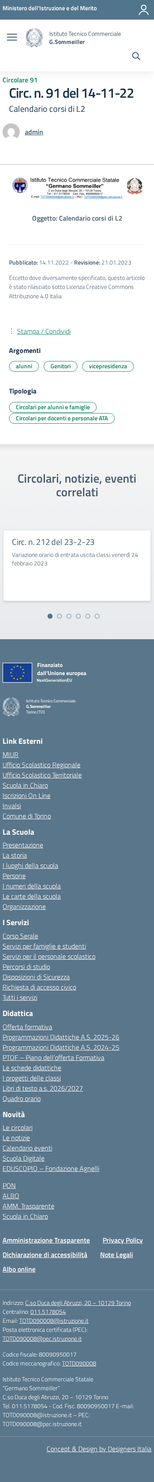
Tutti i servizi (20, 997)
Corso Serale (20, 936)
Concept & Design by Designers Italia (99, 1449)
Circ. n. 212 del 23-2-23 (53, 541)
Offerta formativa (27, 1027)
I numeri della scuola (32, 886)
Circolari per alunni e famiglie (53, 406)
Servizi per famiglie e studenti (44, 946)
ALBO (11, 1196)
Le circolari (18, 1127)
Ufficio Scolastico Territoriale (42, 775)
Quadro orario (22, 1098)
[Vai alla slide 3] (68, 616)
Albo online (19, 1269)
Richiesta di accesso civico (39, 987)
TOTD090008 (79, 1363)
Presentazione (23, 845)
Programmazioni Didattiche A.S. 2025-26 (61, 1037)
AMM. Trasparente (28, 1206)
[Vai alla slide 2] (59, 616)
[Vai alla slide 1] (50, 616)
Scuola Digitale (23, 1158)
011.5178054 (48, 1311)
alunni (24, 365)
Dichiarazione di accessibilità (45, 1254)
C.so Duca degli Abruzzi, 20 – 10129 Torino (78, 1302)
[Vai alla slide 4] (78, 616)
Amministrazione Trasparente (46, 1240)
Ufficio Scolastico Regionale (41, 765)
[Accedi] (143, 9)
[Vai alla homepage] (34, 37)
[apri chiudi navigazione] (12, 38)
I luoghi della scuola (30, 865)
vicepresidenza (108, 365)
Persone (14, 876)
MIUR (10, 754)
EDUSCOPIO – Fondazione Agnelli (51, 1168)
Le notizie (16, 1138)
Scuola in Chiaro (25, 785)
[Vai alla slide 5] (87, 616)
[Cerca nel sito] (136, 57)
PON (9, 1185)
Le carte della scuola (32, 896)
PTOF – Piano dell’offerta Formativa (53, 1057)
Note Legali (116, 1254)
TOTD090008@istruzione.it (54, 1320)
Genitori (60, 365)
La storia (15, 855)
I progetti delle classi (32, 1078)
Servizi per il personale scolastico (49, 956)
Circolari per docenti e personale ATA (62, 417)
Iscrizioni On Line (26, 795)
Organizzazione (24, 906)
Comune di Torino (27, 816)
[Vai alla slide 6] (97, 616)
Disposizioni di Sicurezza (36, 977)
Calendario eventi (27, 1148)
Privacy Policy (123, 1240)
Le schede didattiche (32, 1068)
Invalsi (12, 806)
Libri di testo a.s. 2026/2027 (43, 1088)
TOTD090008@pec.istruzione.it (42, 1338)
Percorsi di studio (26, 966)
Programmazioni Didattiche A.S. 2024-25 (61, 1047)
